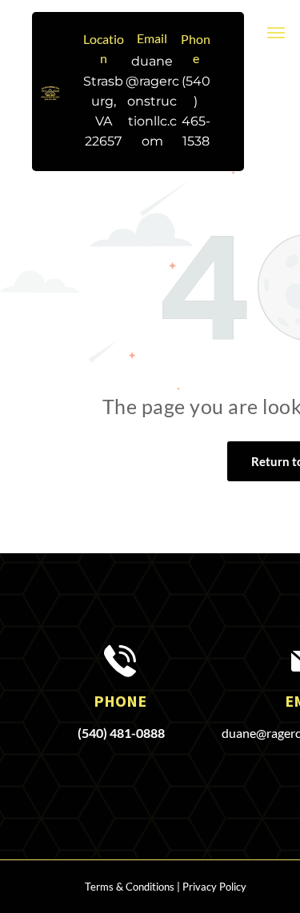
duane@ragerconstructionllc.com (152, 101)
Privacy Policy (214, 886)
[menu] (276, 33)
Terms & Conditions (129, 886)
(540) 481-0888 (121, 732)
